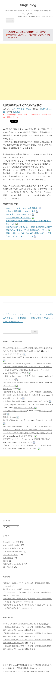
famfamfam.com (43, 671)
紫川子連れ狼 (8, 567)
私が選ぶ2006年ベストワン (13, 420)
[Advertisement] (28, 72)
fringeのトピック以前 (40, 401)
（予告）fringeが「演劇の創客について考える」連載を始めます (27, 404)
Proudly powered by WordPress (14, 671)
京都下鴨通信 (8, 558)
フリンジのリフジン (15, 354)
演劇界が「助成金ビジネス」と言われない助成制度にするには (27, 583)
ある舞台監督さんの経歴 (12, 357)
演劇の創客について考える (18, 373)
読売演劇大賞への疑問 (11, 401)
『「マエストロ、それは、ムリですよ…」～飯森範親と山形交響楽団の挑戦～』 (15, 318)
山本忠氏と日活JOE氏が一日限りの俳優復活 (20, 382)
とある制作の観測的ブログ (13, 551)
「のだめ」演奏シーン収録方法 (15, 411)
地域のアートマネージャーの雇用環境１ (22, 208)
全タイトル (7, 389)
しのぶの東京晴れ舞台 (43, 357)
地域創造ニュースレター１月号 (18, 214)
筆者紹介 (6, 417)
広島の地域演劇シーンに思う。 (18, 218)
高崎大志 (16, 112)
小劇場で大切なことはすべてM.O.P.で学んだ (20, 376)
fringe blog (28, 5)
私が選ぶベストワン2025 (12, 589)
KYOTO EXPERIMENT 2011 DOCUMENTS (19, 624)
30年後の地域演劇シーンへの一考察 (20, 211)
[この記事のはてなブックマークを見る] (40, 208)
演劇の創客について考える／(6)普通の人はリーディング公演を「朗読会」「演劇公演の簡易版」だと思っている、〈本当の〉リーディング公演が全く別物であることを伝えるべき (27, 367)
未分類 (5, 561)
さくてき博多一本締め (22, 109)
